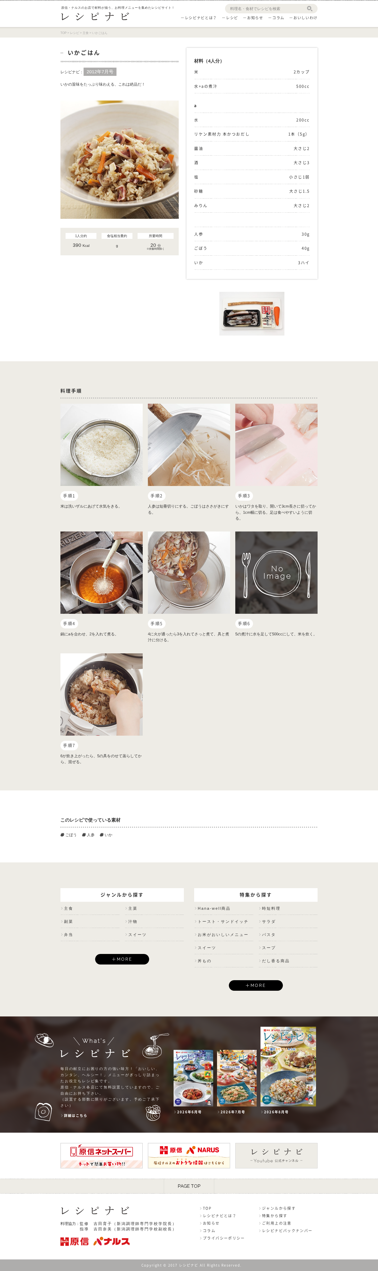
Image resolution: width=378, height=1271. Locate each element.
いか (108, 835)
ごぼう (70, 835)
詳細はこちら (75, 1115)
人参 (90, 835)
